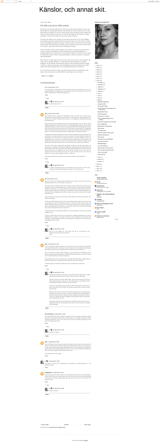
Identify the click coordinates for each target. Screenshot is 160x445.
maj (99, 97)
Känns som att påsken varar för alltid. (107, 122)
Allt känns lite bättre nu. (103, 135)
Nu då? (98, 182)
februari (100, 159)
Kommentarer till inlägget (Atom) (57, 427)
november (100, 84)
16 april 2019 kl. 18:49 (59, 314)
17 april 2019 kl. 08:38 (53, 342)
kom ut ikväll (100, 207)
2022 (97, 74)
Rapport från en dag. (103, 111)
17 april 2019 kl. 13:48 (54, 361)
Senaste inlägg (44, 424)
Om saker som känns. (103, 141)
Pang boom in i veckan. (103, 116)
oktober (100, 87)
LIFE (98, 209)
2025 (97, 67)
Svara (46, 95)
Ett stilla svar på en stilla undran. (106, 132)
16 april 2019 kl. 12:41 (52, 178)
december (100, 82)
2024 (97, 70)
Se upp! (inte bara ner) (102, 183)
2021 (97, 76)
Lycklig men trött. (102, 104)
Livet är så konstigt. (102, 152)
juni (99, 95)
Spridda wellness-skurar (102, 179)
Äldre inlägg (87, 424)
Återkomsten (99, 205)
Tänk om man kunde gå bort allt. (106, 150)
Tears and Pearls (49, 314)
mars (99, 157)
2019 (97, 80)
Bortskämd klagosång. (103, 101)
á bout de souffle (101, 212)
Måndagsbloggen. (102, 143)
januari (100, 161)
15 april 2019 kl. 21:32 (53, 87)
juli (99, 93)
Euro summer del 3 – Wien (103, 187)
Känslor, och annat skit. (72, 9)
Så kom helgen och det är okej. (105, 148)
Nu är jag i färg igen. (103, 145)
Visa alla (116, 219)
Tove (46, 113)
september (100, 89)
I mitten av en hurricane (103, 216)
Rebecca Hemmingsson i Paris (105, 203)
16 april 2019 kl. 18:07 (58, 165)
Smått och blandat (101, 177)
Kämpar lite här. (101, 154)
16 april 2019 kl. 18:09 (58, 229)
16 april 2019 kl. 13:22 (53, 244)
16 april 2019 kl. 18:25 (58, 272)
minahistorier (48, 372)
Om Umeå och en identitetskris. (105, 139)
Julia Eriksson (100, 186)
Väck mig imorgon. (102, 114)
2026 (97, 65)
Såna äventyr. (101, 128)
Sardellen (99, 199)
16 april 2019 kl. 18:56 (58, 330)
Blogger (86, 440)
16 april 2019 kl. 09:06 (53, 113)
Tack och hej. (101, 137)
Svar (47, 98)
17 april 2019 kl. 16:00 (58, 372)
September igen (100, 217)
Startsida (66, 424)
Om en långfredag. (102, 124)
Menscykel (99, 197)
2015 (97, 170)
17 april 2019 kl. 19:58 (58, 388)
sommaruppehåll (100, 201)
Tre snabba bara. (102, 130)
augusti (100, 91)
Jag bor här (100, 190)
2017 (97, 166)
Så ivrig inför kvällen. (103, 106)
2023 (97, 72)
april (99, 100)
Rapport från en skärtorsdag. (105, 126)
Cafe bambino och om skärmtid (104, 191)
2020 (97, 78)
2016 (97, 168)
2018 (97, 164)
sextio (98, 213)
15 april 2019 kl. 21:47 (58, 101)
